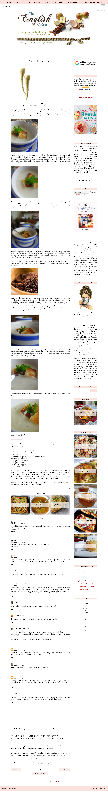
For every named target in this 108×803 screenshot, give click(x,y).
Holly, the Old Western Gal (22, 628)
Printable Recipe (16, 439)
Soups (21, 488)
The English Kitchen (10, 788)
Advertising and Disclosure (92, 2)
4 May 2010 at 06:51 (19, 523)
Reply (12, 535)
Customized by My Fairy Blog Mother (96, 788)
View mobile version (40, 773)
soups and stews (29, 488)
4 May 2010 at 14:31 (19, 585)
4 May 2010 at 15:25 (19, 630)
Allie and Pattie (18, 541)
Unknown (17, 677)
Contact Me (7, 2)
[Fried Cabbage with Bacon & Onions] (85, 457)
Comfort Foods (15, 488)
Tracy (16, 555)
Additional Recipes (75, 53)
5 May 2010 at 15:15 (19, 695)
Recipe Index (58, 2)
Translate (82, 195)
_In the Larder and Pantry (87, 584)
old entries (64, 769)
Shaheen (16, 663)
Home (27, 53)
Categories (60, 53)
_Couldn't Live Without (86, 587)
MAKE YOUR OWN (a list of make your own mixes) (32, 2)
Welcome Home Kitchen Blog (86, 570)
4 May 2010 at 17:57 (19, 650)
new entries (15, 769)
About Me (35, 53)
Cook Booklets (47, 53)
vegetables (38, 488)
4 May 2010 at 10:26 (19, 557)
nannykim (17, 602)
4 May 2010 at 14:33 (19, 603)
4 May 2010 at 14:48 (19, 617)
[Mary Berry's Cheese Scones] (85, 557)
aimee (15, 522)
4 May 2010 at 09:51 (19, 542)
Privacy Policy (73, 2)
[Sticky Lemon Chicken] (85, 482)
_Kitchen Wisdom (84, 581)
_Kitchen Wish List (84, 590)
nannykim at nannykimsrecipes (23, 583)
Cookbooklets (80, 573)
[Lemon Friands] (85, 507)
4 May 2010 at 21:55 (19, 665)
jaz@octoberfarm (19, 615)
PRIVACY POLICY (85, 97)
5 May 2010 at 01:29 (19, 678)
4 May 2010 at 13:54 (19, 572)
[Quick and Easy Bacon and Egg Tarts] (85, 532)
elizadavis (17, 649)
